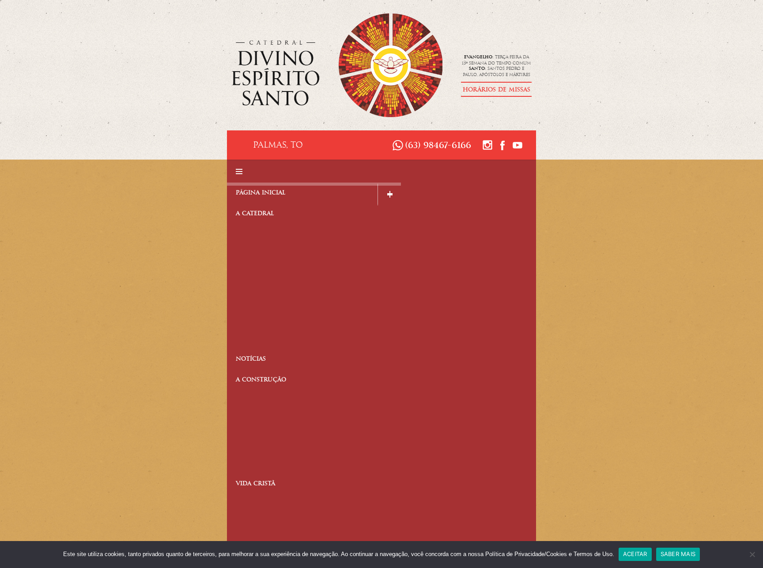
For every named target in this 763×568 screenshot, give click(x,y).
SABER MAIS (678, 553)
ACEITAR (635, 553)
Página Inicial (261, 193)
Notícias (251, 359)
